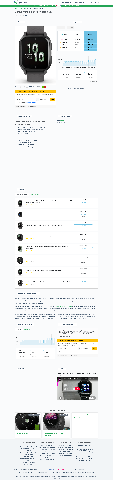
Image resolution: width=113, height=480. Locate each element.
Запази (52, 99)
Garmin (62, 120)
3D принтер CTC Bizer (66, 455)
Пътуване (54, 476)
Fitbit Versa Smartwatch (47, 445)
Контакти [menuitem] (93, 2)
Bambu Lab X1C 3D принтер (65, 449)
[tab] (61, 27)
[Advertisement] (77, 136)
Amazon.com (89, 76)
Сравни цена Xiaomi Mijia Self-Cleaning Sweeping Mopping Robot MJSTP (28, 448)
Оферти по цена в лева (22, 194)
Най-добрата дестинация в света (69, 476)
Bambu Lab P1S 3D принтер (65, 445)
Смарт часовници (23, 8)
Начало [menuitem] (58, 2)
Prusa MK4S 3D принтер (65, 453)
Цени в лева (19, 329)
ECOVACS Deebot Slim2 (28, 462)
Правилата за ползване (31, 102)
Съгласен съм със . (27, 102)
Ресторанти (81, 476)
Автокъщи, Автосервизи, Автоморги (25, 476)
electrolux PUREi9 (28, 456)
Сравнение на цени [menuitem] (66, 2)
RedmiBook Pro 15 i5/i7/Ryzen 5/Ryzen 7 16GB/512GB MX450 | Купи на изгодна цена (84, 458)
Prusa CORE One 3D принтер (65, 447)
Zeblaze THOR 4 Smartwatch (47, 447)
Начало (16, 8)
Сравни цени (24, 2)
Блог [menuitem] (88, 2)
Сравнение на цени (46, 476)
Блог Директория (89, 476)
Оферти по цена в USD (35, 194)
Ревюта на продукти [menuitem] (79, 2)
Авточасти (38, 476)
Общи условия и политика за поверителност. (25, 469)
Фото (58, 476)
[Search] (98, 2)
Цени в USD (27, 329)
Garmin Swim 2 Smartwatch (47, 453)
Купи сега (83, 202)
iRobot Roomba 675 (23, 433)
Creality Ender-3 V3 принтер (65, 451)
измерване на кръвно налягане (64, 306)
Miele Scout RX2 (28, 464)
